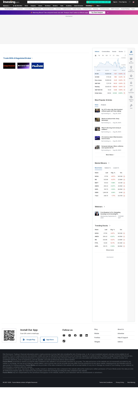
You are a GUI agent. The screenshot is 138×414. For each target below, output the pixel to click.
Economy (58, 8)
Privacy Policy (120, 382)
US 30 (96, 73)
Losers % (116, 168)
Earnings (95, 8)
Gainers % (108, 168)
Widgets (97, 342)
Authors (120, 342)
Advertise (121, 333)
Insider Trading (77, 8)
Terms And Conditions (106, 382)
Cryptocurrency (67, 8)
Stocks (121, 51)
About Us (121, 329)
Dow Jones (98, 80)
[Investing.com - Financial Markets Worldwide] (11, 2)
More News (109, 154)
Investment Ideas (104, 8)
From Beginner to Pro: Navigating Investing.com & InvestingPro (110, 213)
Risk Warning (131, 382)
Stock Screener (78, 5)
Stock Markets (37, 8)
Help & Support (123, 337)
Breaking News (9, 8)
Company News (87, 8)
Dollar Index (98, 93)
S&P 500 (97, 83)
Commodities (28, 8)
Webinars (98, 207)
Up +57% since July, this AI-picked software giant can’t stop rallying (112, 110)
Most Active (98, 168)
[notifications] (130, 2)
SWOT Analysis (115, 8)
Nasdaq (97, 86)
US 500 (97, 77)
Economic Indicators (48, 8)
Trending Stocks (101, 226)
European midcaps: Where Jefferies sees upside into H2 (112, 147)
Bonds (114, 51)
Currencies (20, 8)
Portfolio (97, 337)
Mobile (96, 333)
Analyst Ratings (125, 8)
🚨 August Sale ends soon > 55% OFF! (99, 2)
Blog (95, 329)
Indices (97, 51)
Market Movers (101, 163)
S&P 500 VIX (98, 90)
